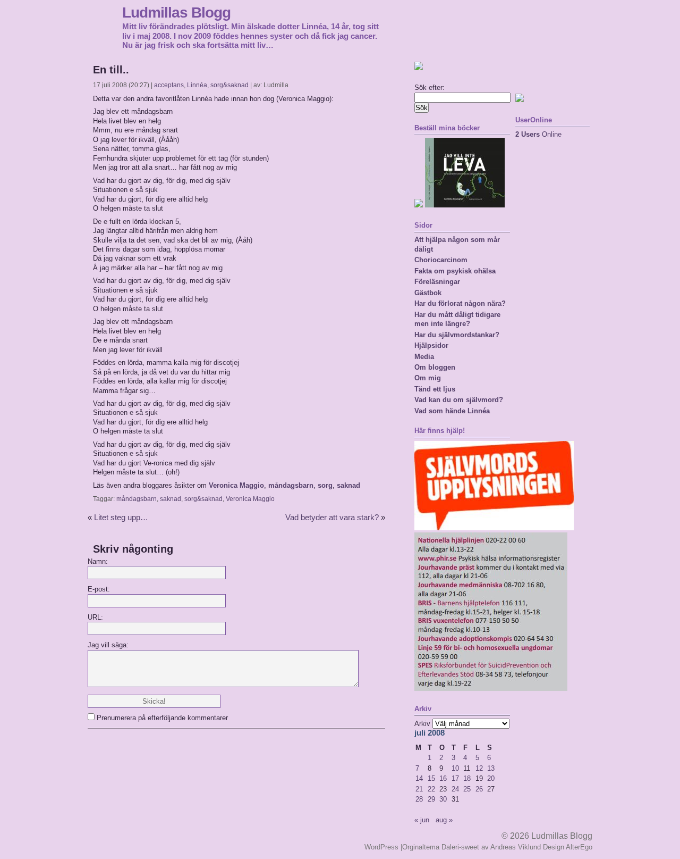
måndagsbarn (290, 485)
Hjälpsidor (431, 345)
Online (538, 134)
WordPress (381, 847)
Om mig (427, 378)
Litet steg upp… (121, 517)
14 (419, 778)
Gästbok (427, 293)
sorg (325, 485)
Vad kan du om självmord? (458, 400)
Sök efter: (429, 87)
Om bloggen (434, 367)
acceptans (169, 85)
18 (467, 778)
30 (443, 799)
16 (443, 778)
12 (479, 768)
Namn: (98, 561)
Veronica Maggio (236, 485)
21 (419, 789)
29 (431, 799)
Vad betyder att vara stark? (332, 517)
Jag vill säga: (108, 645)
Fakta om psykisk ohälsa (455, 271)
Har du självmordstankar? (456, 335)
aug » (444, 820)
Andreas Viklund (515, 847)
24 (455, 789)
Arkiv (422, 724)
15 (431, 778)
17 (455, 778)
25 (467, 789)
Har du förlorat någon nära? (460, 303)
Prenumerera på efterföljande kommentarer (162, 718)
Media (424, 357)
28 (419, 799)
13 (491, 768)
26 (479, 789)
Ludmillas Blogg (176, 12)
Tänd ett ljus (434, 389)
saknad (348, 485)
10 (455, 768)
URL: (95, 617)
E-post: (99, 589)
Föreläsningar (437, 282)
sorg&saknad (229, 85)
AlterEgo (579, 847)
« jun (421, 820)
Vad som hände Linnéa (452, 411)
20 (491, 778)
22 (431, 789)
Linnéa (197, 85)
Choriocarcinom (441, 260)
